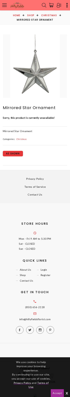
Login (44, 269)
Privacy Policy (35, 178)
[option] (35, 66)
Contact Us (35, 194)
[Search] (44, 5)
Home (16, 15)
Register (46, 275)
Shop (30, 15)
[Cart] (52, 5)
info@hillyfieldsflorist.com (35, 319)
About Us (25, 269)
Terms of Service (35, 186)
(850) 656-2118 (35, 307)
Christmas (49, 15)
